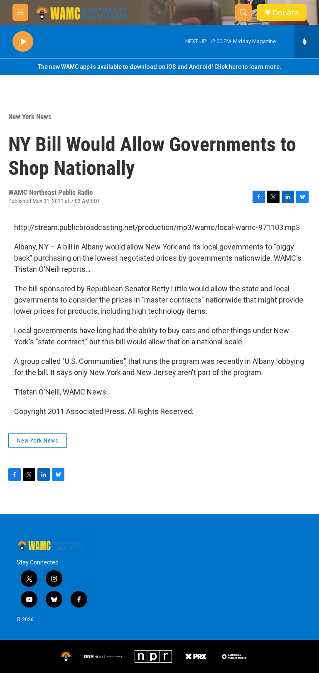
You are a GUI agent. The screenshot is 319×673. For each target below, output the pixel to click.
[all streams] (306, 41)
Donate (285, 12)
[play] (22, 41)
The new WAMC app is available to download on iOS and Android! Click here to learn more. (159, 66)
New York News (30, 116)
